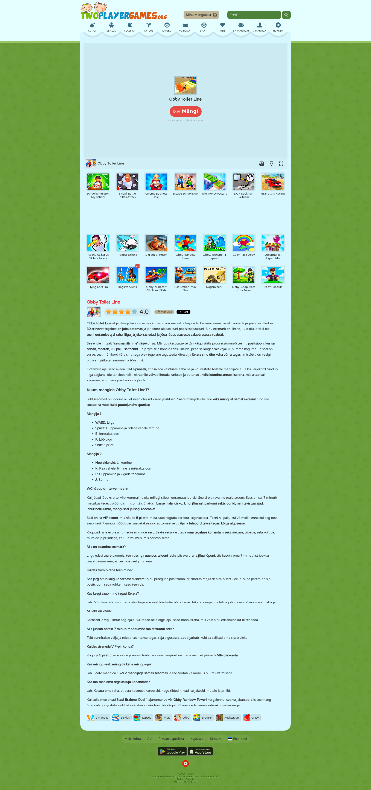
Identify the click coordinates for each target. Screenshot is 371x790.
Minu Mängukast (198, 15)
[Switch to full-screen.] (281, 163)
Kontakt (215, 739)
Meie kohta (133, 739)
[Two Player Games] (123, 11)
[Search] (286, 15)
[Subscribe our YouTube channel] (185, 764)
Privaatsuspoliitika (171, 739)
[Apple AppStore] (200, 751)
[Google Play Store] (172, 751)
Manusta (166, 312)
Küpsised (197, 739)
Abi (149, 739)
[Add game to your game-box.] (261, 163)
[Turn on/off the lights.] (271, 163)
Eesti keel (240, 739)
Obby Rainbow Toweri (190, 700)
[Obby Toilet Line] (185, 100)
